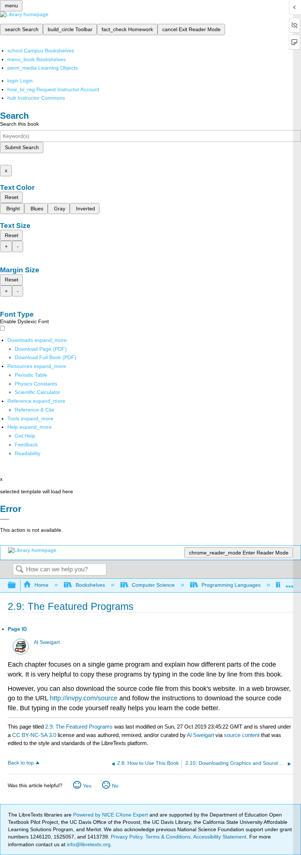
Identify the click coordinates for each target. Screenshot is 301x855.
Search (19, 569)
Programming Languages (231, 585)
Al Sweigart (47, 642)
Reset (11, 197)
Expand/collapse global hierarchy (16, 585)
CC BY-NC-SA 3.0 (34, 735)
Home (41, 585)
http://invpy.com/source (83, 698)
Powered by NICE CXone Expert (111, 815)
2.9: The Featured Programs (79, 726)
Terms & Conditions (168, 837)
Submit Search (22, 147)
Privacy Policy (126, 837)
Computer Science (153, 585)
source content (242, 735)
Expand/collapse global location (290, 583)
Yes (87, 786)
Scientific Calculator (37, 392)
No (115, 786)
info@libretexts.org (87, 844)
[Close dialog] (4, 519)
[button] (26, 444)
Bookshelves (90, 585)
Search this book (19, 124)
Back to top (21, 763)
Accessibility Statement (219, 837)
